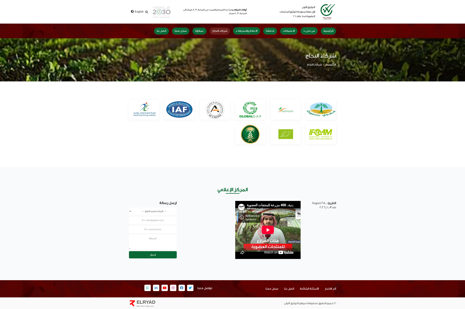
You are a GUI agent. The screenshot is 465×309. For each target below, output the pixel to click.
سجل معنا (181, 30)
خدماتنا (270, 30)
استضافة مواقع (141, 306)
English (138, 11)
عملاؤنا (199, 30)
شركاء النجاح (219, 30)
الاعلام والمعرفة (247, 30)
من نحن (310, 30)
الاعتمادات (289, 30)
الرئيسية (328, 30)
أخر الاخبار (330, 288)
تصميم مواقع (150, 306)
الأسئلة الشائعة (309, 288)
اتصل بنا (161, 30)
